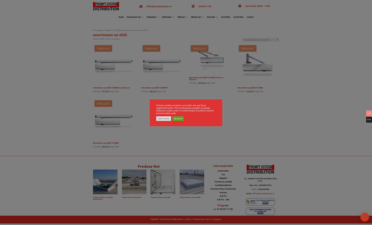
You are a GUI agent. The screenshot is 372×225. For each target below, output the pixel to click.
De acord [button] (178, 118)
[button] (364, 217)
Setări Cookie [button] (163, 118)
